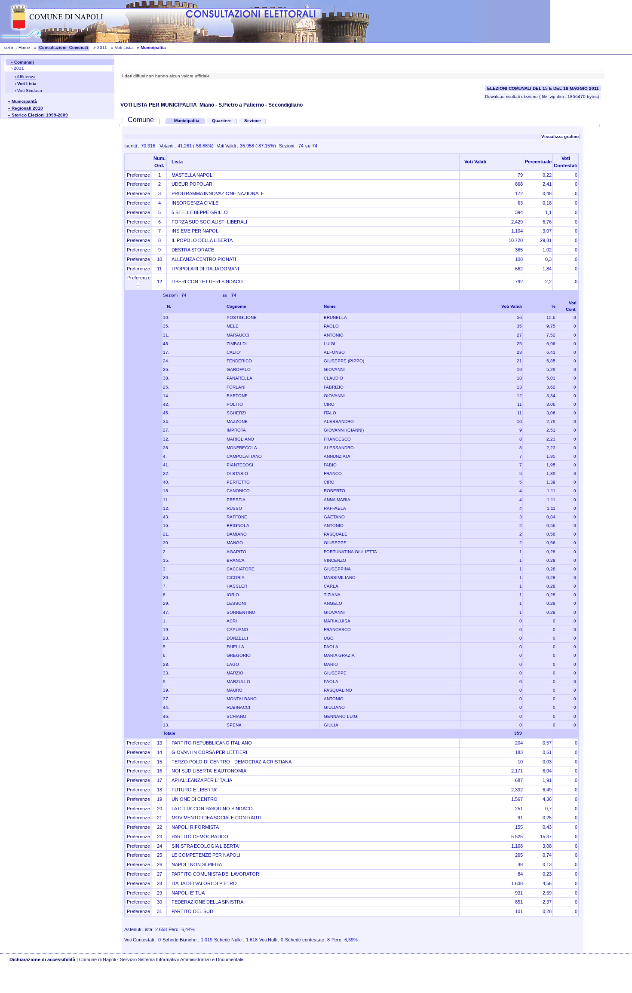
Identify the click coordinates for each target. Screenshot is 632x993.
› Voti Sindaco (28, 90)
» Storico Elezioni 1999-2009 (38, 115)
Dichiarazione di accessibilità (42, 959)
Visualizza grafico (560, 136)
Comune (141, 119)
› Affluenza (25, 76)
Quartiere (222, 120)
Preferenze (138, 175)
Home (24, 47)
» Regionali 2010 (25, 108)
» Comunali (22, 62)
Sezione (252, 120)
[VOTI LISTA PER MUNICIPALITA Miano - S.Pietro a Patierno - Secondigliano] (121, 119)
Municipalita (187, 120)
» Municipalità (22, 101)
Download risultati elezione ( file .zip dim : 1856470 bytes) (542, 96)
